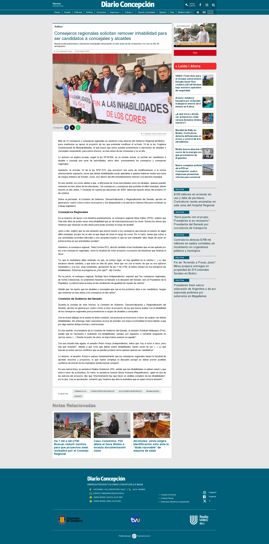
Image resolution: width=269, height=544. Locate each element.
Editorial (78, 12)
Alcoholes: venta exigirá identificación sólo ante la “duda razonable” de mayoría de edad (151, 445)
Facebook (212, 497)
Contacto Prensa (167, 498)
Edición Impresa (210, 12)
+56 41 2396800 (138, 489)
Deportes (114, 12)
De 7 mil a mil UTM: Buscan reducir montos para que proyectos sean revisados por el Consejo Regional (71, 447)
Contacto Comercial (168, 495)
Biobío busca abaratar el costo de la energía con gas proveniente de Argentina (188, 153)
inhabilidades (152, 391)
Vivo (195, 52)
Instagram (212, 492)
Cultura (128, 12)
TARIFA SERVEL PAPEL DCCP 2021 (107, 501)
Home (57, 12)
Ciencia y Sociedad (146, 12)
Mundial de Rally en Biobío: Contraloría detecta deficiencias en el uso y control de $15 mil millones (188, 136)
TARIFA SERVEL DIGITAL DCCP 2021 (108, 497)
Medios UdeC (184, 12)
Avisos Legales (192, 5)
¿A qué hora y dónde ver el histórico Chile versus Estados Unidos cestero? (188, 118)
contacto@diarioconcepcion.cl (109, 493)
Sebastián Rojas (66, 51)
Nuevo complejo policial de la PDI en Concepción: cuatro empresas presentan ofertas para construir (188, 171)
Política (89, 12)
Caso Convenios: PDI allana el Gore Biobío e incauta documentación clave (110, 445)
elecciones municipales (130, 391)
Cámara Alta (80, 391)
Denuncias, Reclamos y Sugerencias (175, 502)
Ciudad (67, 12)
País (172, 12)
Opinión (162, 12)
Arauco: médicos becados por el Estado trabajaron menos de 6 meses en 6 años (188, 102)
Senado (78, 396)
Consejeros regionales (102, 391)
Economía (101, 12)
